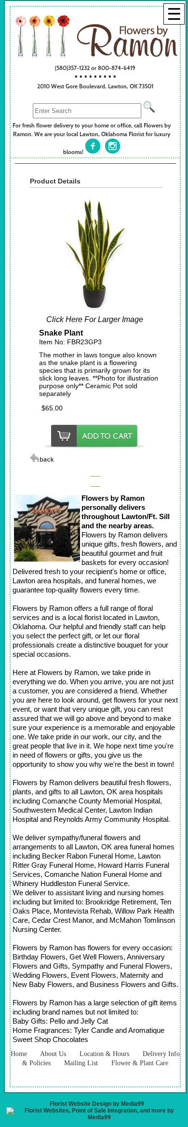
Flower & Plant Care (139, 1063)
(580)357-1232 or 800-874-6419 (95, 67)
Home (19, 1053)
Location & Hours (104, 1053)
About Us (53, 1053)
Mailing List (81, 1063)
